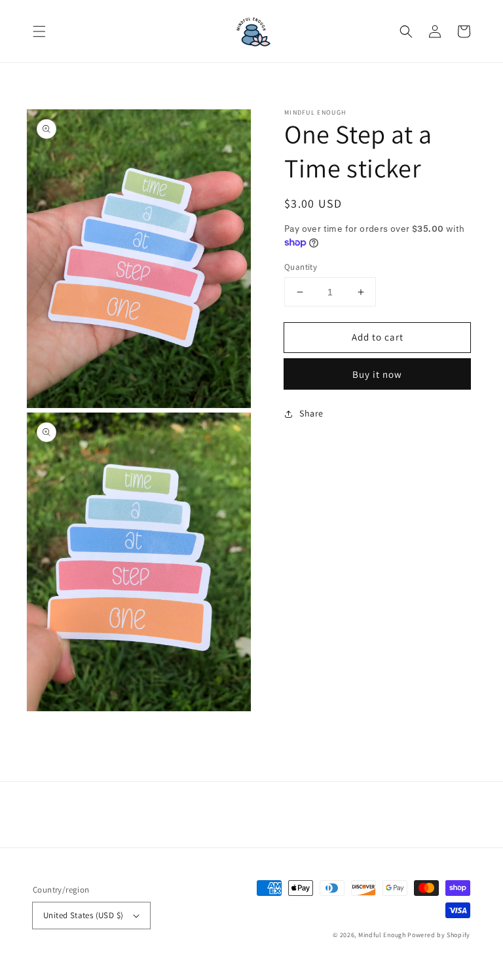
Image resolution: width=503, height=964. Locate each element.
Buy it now (377, 374)
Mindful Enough (382, 935)
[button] (39, 31)
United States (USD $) (83, 915)
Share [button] (311, 413)
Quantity (300, 266)
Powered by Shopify (438, 935)
